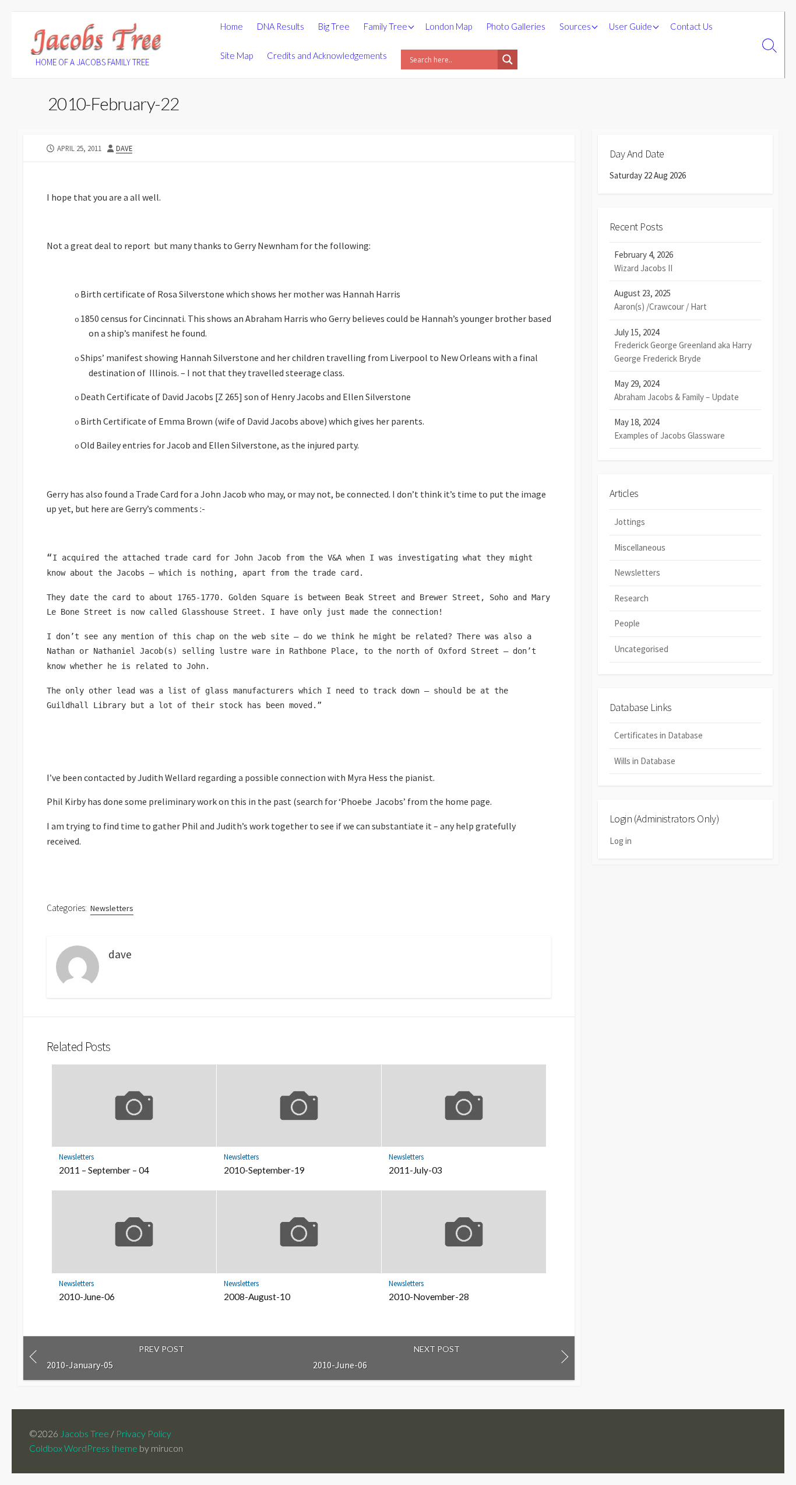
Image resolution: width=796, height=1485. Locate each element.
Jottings (629, 521)
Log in (621, 840)
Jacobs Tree (84, 1433)
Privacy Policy (143, 1433)
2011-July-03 (415, 1170)
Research (631, 598)
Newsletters (111, 908)
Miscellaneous (639, 547)
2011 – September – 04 (104, 1170)
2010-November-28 (429, 1296)
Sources (575, 26)
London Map (448, 26)
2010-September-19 (264, 1170)
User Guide (630, 26)
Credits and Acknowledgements (327, 55)
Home (231, 26)
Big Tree (334, 26)
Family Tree (385, 26)
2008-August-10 (257, 1296)
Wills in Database (644, 760)
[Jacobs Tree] (96, 39)
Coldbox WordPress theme (83, 1448)
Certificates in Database (658, 735)
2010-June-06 (87, 1296)
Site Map (236, 55)
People (627, 623)
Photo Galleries (515, 26)
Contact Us (691, 26)
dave (124, 148)
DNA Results (280, 26)
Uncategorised (641, 648)
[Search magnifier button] (507, 59)
